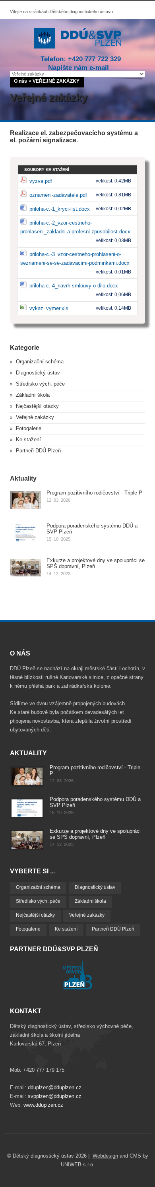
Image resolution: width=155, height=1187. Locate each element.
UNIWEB (71, 1165)
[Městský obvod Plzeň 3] (77, 988)
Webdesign (105, 1156)
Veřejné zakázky (35, 417)
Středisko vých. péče (40, 384)
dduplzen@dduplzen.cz (54, 1087)
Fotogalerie (28, 428)
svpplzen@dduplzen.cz (54, 1096)
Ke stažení (28, 439)
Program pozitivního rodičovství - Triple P (94, 493)
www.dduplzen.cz (43, 1105)
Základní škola (33, 395)
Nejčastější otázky (37, 406)
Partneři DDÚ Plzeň (38, 451)
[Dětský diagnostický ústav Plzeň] (77, 47)
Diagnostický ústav (38, 373)
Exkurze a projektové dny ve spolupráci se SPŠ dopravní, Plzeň (95, 834)
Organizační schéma (40, 362)
